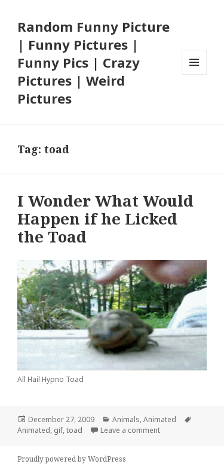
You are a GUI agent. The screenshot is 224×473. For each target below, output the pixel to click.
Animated (159, 419)
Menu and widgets (194, 74)
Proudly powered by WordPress (71, 459)
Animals (126, 419)
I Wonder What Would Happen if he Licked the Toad (105, 218)
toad (74, 430)
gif (58, 430)
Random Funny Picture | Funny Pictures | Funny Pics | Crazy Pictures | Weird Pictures (93, 62)
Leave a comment (130, 430)
